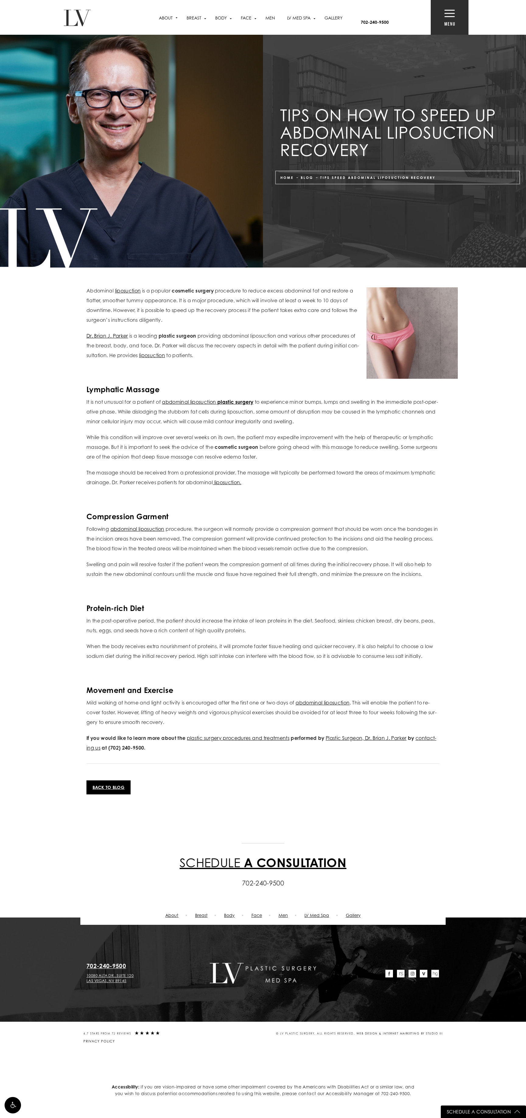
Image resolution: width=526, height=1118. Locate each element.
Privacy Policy (99, 1041)
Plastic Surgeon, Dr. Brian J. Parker (366, 738)
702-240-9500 (395, 1093)
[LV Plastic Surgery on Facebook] (389, 974)
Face (256, 915)
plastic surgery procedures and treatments (238, 738)
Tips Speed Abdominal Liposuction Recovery (378, 178)
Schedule (263, 862)
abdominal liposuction (207, 402)
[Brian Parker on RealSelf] (401, 974)
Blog (307, 178)
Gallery (333, 17)
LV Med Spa (316, 915)
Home (287, 178)
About (166, 17)
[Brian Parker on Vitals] (423, 974)
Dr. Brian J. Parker (107, 336)
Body (229, 915)
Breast (201, 915)
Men (270, 17)
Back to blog (108, 787)
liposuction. (227, 482)
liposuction (128, 291)
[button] (13, 1105)
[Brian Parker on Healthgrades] (435, 974)
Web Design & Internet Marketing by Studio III (399, 1033)
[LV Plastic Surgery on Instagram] (412, 974)
